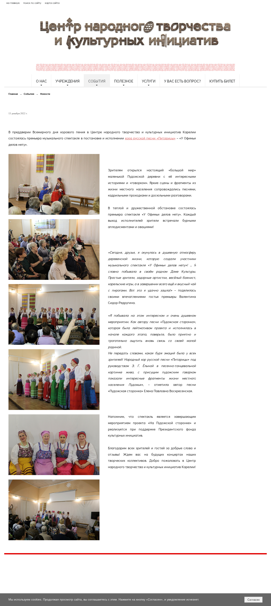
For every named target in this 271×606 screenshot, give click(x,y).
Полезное (123, 81)
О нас (41, 81)
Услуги (148, 81)
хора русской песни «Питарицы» (150, 138)
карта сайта (52, 2)
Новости (45, 94)
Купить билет (222, 81)
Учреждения (67, 81)
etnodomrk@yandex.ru (106, 573)
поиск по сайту (32, 2)
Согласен (253, 599)
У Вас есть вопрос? (182, 81)
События (96, 81)
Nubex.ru (43, 591)
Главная (13, 94)
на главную (13, 2)
